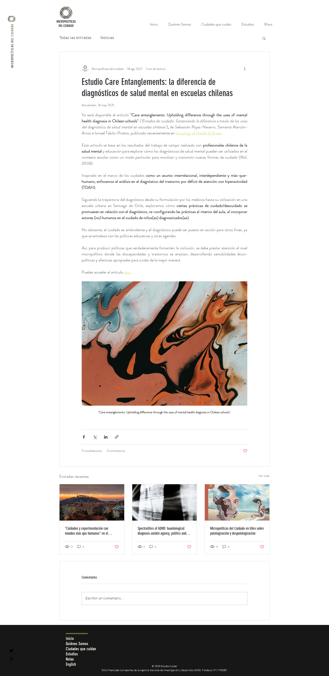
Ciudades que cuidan (81, 648)
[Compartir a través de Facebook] (84, 437)
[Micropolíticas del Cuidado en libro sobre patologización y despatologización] (237, 502)
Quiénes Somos (77, 643)
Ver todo (264, 476)
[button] (264, 38)
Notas (70, 659)
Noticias (107, 38)
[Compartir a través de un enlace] (117, 437)
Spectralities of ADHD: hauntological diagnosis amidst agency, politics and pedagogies (162, 531)
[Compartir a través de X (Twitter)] (95, 437)
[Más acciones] (244, 68)
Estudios (72, 654)
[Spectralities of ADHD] (164, 502)
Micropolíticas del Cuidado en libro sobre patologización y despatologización (237, 531)
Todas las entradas (75, 38)
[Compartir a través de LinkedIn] (106, 437)
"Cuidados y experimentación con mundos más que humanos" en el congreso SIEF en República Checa (87, 531)
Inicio (70, 638)
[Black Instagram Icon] (11, 659)
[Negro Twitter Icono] (11, 650)
